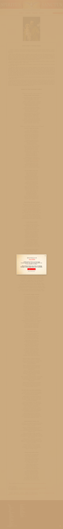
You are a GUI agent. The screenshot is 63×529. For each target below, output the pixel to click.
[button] (45, 255)
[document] (31, 264)
